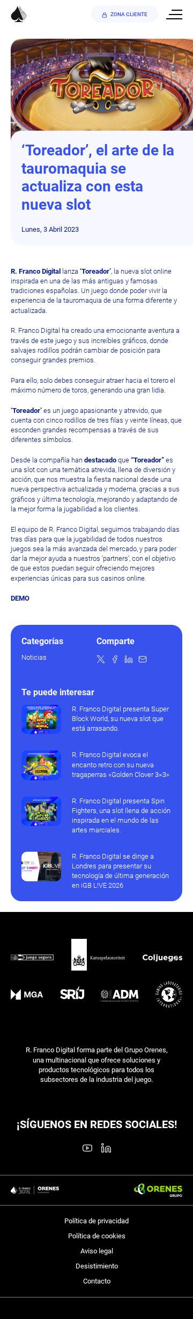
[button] (100, 659)
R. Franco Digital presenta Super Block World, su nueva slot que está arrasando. (120, 718)
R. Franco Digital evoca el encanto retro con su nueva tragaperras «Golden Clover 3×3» (120, 764)
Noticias (34, 657)
